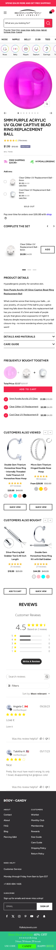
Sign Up (44, 906)
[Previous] (5, 113)
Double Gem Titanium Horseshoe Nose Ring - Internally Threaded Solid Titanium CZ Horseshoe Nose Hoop (15, 471)
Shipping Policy (38, 848)
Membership (37, 826)
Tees (47, 39)
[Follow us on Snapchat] (44, 916)
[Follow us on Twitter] (13, 916)
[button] (45, 433)
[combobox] (36, 693)
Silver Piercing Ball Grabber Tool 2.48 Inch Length (15, 556)
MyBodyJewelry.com (28, 927)
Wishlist (35, 814)
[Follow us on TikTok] (38, 916)
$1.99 (37, 39)
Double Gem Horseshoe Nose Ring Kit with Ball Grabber (41, 556)
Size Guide (36, 837)
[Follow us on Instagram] (19, 916)
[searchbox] (25, 676)
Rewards (35, 831)
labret (44, 30)
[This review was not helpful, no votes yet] (46, 738)
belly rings (35, 30)
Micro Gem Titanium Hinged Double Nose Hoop (41, 468)
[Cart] (50, 13)
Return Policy (37, 853)
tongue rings (9, 32)
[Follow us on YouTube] (32, 916)
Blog (6, 831)
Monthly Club (37, 820)
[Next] (51, 113)
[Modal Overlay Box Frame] (28, 940)
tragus (19, 32)
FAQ (6, 826)
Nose (5, 39)
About (7, 820)
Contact (8, 814)
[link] (6, 496)
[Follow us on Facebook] (7, 916)
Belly (27, 39)
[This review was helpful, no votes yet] (41, 738)
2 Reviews (22, 140)
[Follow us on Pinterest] (25, 916)
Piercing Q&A (10, 837)
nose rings (25, 30)
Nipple (16, 39)
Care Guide (36, 842)
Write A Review (31, 661)
